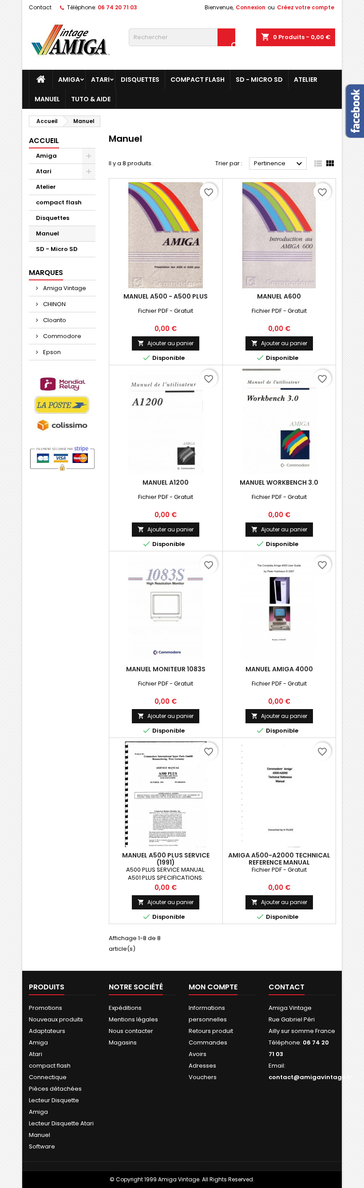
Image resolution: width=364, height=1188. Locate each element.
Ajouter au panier (166, 343)
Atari (100, 79)
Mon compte (213, 987)
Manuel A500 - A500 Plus (165, 296)
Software (42, 1146)
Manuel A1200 (165, 482)
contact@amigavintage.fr (310, 1077)
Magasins (123, 1042)
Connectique (48, 1077)
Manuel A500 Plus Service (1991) (166, 859)
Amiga (69, 79)
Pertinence (279, 164)
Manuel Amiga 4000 (279, 669)
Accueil (44, 141)
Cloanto (54, 320)
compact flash (197, 79)
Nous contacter (131, 1031)
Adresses (202, 1065)
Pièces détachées (55, 1088)
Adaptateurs (47, 1031)
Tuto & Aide (91, 99)
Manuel (47, 99)
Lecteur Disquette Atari (61, 1123)
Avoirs (197, 1054)
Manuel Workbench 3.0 (279, 482)
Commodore (61, 336)
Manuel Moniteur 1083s (166, 669)
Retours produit (211, 1031)
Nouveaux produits (56, 1019)
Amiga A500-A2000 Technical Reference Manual (279, 859)
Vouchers (203, 1077)
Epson (51, 352)
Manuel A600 (279, 296)
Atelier (305, 79)
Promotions (45, 1008)
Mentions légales (133, 1019)
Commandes (208, 1042)
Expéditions (125, 1008)
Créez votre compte (305, 7)
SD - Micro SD (259, 79)
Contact (40, 7)
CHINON (54, 304)
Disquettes (140, 79)
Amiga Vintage (64, 288)
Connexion (250, 7)
